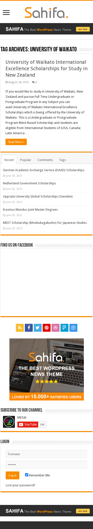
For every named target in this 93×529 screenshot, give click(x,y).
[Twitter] (38, 328)
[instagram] (73, 328)
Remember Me (39, 475)
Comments (45, 160)
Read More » (16, 142)
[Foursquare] (64, 328)
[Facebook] (29, 328)
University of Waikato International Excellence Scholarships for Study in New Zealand (46, 68)
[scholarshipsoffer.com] (46, 12)
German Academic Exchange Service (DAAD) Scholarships (43, 170)
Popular (25, 160)
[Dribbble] (56, 328)
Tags (62, 160)
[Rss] (20, 328)
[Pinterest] (47, 328)
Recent (9, 160)
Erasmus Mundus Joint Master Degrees (30, 209)
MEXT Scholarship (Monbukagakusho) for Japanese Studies (45, 223)
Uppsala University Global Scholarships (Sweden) (38, 196)
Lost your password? (20, 485)
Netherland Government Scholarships (29, 183)
